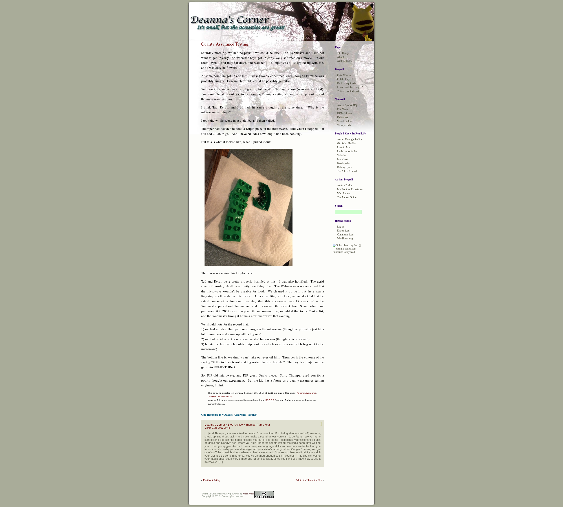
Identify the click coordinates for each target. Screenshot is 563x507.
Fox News (342, 109)
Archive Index (344, 60)
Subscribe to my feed (344, 252)
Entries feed (343, 230)
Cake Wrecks (344, 75)
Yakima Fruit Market (348, 91)
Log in (340, 226)
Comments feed (345, 234)
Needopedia (343, 163)
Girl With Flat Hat (346, 143)
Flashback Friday (212, 480)
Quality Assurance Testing (224, 44)
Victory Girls (344, 125)
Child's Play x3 (345, 79)
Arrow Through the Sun (349, 139)
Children (212, 396)
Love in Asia (343, 147)
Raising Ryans (344, 167)
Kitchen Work (224, 396)
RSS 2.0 (269, 400)
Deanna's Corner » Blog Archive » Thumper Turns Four (237, 424)
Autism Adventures (306, 393)
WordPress (248, 493)
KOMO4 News (345, 113)
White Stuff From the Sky (309, 479)
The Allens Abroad (347, 171)
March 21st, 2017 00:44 (217, 427)
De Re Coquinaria (346, 83)
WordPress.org (345, 238)
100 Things (343, 53)
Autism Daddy (345, 185)
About (340, 57)
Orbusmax (342, 117)
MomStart (342, 159)
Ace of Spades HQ (347, 105)
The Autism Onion (346, 197)
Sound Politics (344, 121)
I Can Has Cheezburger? (350, 87)
